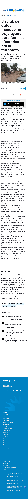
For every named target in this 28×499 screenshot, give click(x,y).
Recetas (5, 437)
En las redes (6, 439)
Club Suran (12, 303)
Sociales (5, 445)
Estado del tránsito (8, 453)
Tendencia (6, 451)
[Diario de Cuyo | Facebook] (15, 10)
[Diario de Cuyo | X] (20, 10)
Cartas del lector (7, 441)
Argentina (5, 432)
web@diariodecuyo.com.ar (13, 477)
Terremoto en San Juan (9, 306)
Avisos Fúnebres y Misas (9, 467)
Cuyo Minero (6, 420)
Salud (4, 447)
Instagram (7, 390)
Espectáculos (6, 430)
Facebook (4, 390)
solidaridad (20, 303)
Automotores (6, 461)
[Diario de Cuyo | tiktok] (23, 10)
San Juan (5, 414)
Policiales (5, 426)
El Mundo (5, 434)
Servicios (5, 465)
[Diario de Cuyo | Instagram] (18, 10)
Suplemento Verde (8, 422)
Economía (6, 418)
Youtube (17, 390)
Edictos (5, 469)
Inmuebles (6, 459)
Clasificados (6, 457)
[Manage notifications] (25, 487)
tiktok (10, 390)
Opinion (5, 443)
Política (5, 416)
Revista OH (6, 424)
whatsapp (20, 390)
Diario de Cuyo (3, 16)
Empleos (5, 463)
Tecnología (6, 449)
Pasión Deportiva (7, 428)
